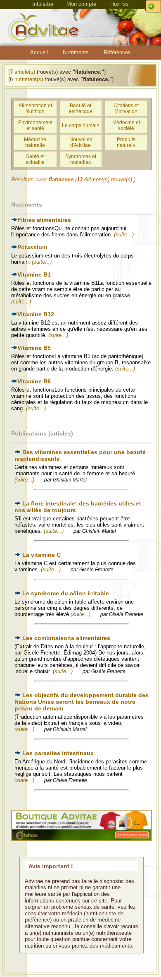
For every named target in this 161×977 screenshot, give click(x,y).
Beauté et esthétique (80, 108)
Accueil (39, 52)
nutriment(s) (28, 79)
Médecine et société (126, 125)
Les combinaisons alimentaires (66, 638)
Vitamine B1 (34, 274)
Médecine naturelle (35, 142)
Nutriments (76, 52)
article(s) (24, 72)
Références (117, 52)
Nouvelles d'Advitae (80, 142)
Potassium (32, 247)
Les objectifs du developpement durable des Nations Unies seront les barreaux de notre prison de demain (81, 702)
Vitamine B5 (34, 347)
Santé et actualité (35, 159)
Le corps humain (80, 125)
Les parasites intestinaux (58, 753)
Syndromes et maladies (80, 159)
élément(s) (96, 179)
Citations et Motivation (126, 108)
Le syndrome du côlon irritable (65, 593)
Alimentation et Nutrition (35, 108)
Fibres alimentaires (44, 220)
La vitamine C (41, 554)
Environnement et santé (35, 125)
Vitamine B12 (35, 314)
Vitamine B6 (34, 381)
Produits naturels (126, 142)
